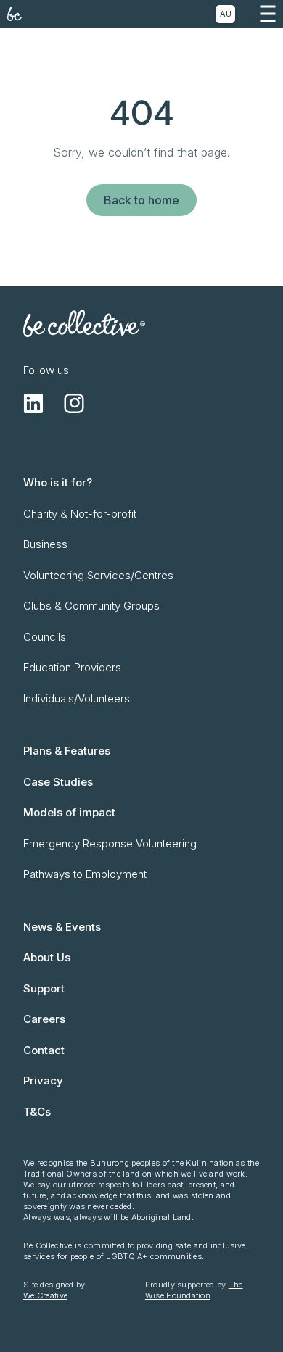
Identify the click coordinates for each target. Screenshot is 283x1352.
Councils (44, 637)
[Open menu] (268, 13)
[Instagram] (74, 403)
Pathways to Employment (85, 874)
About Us (46, 957)
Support (44, 988)
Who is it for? (57, 482)
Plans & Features (66, 751)
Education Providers (72, 667)
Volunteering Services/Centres (98, 575)
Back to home (141, 200)
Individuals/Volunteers (76, 698)
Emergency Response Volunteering (110, 843)
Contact (44, 1050)
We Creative (45, 1295)
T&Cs (37, 1112)
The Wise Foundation (194, 1290)
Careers (44, 1019)
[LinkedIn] (33, 403)
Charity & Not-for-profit (79, 514)
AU (225, 14)
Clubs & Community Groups (91, 606)
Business (45, 544)
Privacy (43, 1080)
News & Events (62, 927)
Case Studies (58, 782)
